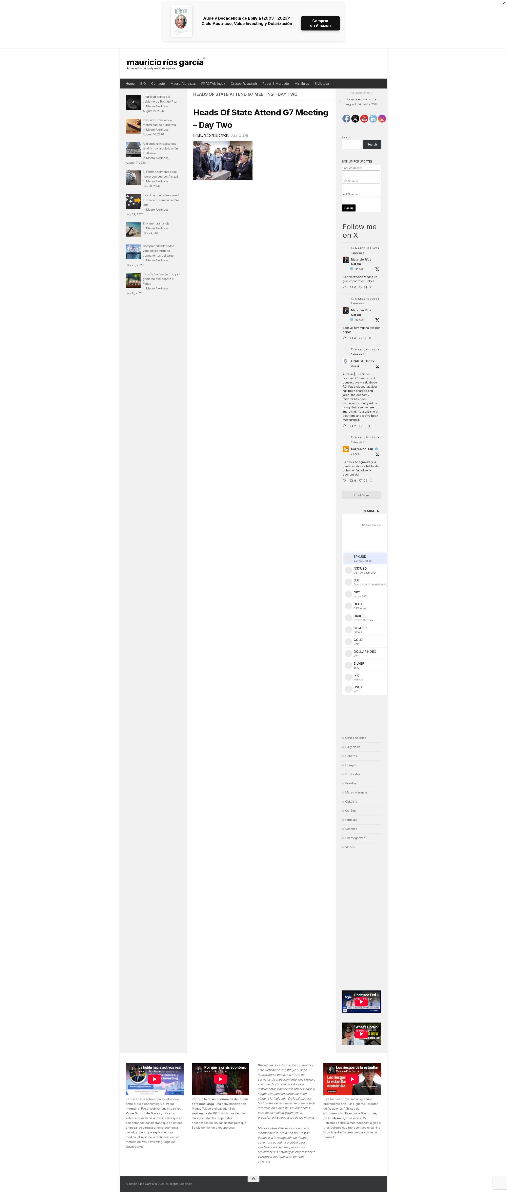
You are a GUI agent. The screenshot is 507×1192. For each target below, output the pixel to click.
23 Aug (359, 319)
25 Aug (355, 365)
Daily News (352, 747)
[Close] (504, 3)
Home (130, 84)
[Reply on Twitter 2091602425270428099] (345, 338)
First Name (350, 181)
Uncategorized (355, 838)
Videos (350, 847)
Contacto (158, 84)
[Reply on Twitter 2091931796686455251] (345, 481)
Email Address (352, 168)
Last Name (350, 194)
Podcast (351, 820)
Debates (351, 756)
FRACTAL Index (213, 84)
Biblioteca (321, 84)
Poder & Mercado (275, 84)
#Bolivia (348, 374)
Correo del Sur (362, 449)
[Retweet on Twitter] (352, 247)
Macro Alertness (183, 84)
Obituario (351, 801)
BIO (143, 84)
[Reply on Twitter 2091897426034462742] (345, 287)
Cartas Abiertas (355, 738)
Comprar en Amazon (320, 23)
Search (346, 137)
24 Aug (359, 268)
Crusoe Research (244, 84)
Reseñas (351, 829)
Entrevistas (352, 774)
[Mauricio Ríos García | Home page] (170, 63)
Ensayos (351, 765)
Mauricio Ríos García (213, 135)
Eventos (350, 783)
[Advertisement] (361, 921)
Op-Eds (350, 810)
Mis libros (301, 84)
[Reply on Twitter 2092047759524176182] (345, 426)
